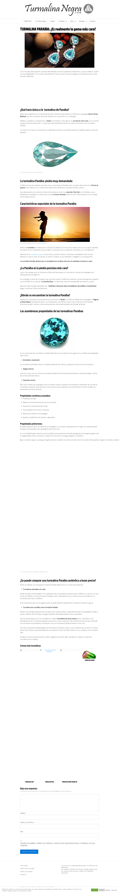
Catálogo (81, 21)
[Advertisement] (59, 92)
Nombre (23, 813)
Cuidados (62, 21)
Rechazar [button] (102, 890)
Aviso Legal (24, 865)
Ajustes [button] (108, 890)
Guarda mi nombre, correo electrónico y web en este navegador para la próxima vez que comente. (57, 844)
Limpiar (52, 21)
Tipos (71, 21)
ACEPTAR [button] (94, 890)
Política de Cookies (26, 871)
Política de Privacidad (27, 868)
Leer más (114, 890)
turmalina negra (36, 254)
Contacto (92, 21)
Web (21, 831)
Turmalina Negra (40, 21)
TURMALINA (27, 21)
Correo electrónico (27, 822)
